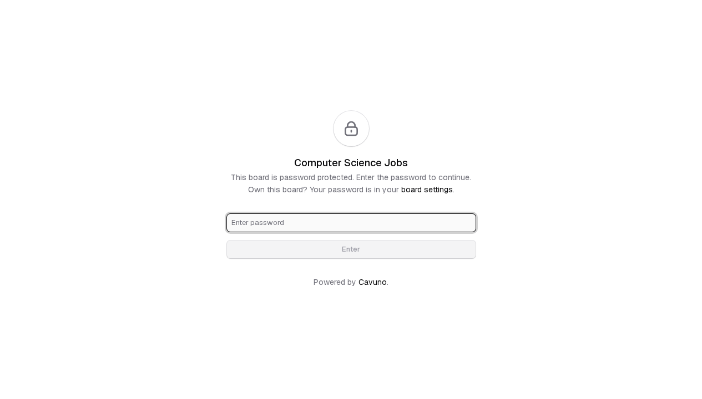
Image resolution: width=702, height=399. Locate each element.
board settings (427, 190)
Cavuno (372, 282)
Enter (351, 249)
